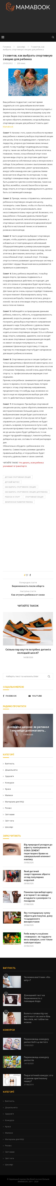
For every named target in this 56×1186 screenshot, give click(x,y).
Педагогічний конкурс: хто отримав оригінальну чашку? (38, 1078)
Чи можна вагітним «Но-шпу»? (37, 978)
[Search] (53, 37)
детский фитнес (12, 482)
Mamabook (8, 126)
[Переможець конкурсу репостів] (12, 1062)
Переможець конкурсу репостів (36, 1058)
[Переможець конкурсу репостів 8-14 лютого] (12, 1044)
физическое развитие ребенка (19, 502)
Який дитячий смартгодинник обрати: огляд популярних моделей (37, 875)
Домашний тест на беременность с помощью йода (34, 998)
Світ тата (9, 820)
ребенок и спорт (12, 497)
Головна (7, 46)
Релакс (8, 808)
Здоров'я (9, 776)
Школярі (21, 46)
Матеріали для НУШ (14, 801)
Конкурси (9, 782)
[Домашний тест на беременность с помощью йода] (12, 1000)
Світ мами (9, 814)
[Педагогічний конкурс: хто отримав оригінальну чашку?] (12, 1080)
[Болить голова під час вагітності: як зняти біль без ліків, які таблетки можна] (12, 1018)
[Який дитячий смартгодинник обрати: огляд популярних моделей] (12, 876)
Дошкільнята (11, 770)
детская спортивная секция (18, 477)
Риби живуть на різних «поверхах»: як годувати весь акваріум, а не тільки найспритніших (38, 938)
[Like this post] (27, 575)
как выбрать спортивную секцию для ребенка (26, 492)
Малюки (9, 795)
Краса (8, 789)
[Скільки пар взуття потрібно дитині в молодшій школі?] (28, 628)
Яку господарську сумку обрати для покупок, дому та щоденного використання (38, 917)
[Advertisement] (28, 23)
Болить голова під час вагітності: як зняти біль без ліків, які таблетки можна (37, 1018)
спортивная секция (34, 497)
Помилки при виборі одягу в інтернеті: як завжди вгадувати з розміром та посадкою (38, 896)
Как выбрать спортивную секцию (20, 487)
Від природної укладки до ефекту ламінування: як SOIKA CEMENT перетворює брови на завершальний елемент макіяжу (38, 852)
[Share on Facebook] (30, 575)
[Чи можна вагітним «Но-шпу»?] (12, 982)
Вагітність (9, 763)
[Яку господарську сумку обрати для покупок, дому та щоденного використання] (12, 918)
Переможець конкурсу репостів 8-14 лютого (36, 1040)
